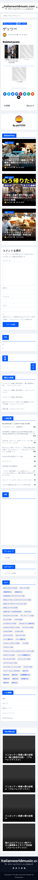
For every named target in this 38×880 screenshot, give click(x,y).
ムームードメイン (24, 659)
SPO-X (28, 611)
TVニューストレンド (10, 23)
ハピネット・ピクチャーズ (11, 643)
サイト (5, 305)
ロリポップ (28, 667)
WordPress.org (7, 718)
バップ (25, 643)
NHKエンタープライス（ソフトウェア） (15, 604)
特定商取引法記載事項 (9, 466)
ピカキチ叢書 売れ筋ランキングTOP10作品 (16, 485)
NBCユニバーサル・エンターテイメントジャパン (17, 600)
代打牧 (7, 105)
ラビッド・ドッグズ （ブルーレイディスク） (17, 480)
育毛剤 (6, 678)
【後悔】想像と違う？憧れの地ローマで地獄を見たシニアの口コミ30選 (18, 197)
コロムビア (8, 631)
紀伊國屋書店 (25, 675)
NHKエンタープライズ (10, 607)
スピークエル (8, 635)
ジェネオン (19, 631)
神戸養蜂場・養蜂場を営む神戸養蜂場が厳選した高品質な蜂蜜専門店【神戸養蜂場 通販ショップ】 (19, 433)
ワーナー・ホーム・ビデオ (11, 671)
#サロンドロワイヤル (10, 588)
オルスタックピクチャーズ (11, 627)
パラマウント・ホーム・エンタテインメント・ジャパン (19, 651)
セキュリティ (20, 635)
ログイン (5, 703)
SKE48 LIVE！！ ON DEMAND (12, 611)
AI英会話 (18, 592)
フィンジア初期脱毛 (24, 655)
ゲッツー (10, 29)
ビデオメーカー (9, 655)
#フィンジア (24, 588)
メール (6, 297)
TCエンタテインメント (11, 615)
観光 (15, 678)
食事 (14, 682)
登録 (3, 698)
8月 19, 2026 (20, 167)
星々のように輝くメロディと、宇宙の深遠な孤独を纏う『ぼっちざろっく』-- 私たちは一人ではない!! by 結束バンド (19, 450)
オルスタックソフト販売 (26, 623)
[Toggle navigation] (3, 7)
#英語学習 (7, 592)
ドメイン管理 (20, 639)
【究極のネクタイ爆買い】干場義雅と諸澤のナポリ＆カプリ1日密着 (18, 162)
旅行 (6, 675)
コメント (6, 261)
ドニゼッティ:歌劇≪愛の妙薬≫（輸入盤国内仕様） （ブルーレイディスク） (18, 384)
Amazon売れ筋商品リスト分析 (12, 456)
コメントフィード (8, 713)
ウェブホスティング (10, 623)
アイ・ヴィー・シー (27, 615)
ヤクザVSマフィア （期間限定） (13, 427)
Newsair (29, 875)
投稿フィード (6, 708)
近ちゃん (30, 105)
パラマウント (8, 647)
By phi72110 (12, 35)
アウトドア (7, 619)
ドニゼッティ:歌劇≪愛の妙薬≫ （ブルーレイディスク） (19, 787)
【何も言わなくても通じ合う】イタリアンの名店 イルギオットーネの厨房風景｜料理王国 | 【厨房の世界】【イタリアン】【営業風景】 (19, 235)
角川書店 (24, 678)
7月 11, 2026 (20, 237)
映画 (14, 675)
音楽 (6, 682)
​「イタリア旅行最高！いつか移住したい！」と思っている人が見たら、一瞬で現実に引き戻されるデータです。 (18, 473)
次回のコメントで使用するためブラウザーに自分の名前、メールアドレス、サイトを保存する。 (19, 318)
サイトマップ (6, 461)
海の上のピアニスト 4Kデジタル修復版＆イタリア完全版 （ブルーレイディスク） (18, 403)
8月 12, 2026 (20, 202)
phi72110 (20, 125)
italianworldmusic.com (19, 6)
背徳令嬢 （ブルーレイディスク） (13, 409)
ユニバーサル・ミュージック (12, 667)
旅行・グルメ (22, 23)
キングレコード (28, 627)
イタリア (18, 619)
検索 (5, 358)
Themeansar (19, 877)
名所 (25, 671)
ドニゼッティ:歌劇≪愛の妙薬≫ (13, 397)
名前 (5, 288)
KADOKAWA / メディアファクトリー (14, 596)
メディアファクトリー (10, 663)
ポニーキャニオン (9, 659)
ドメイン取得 (8, 639)
